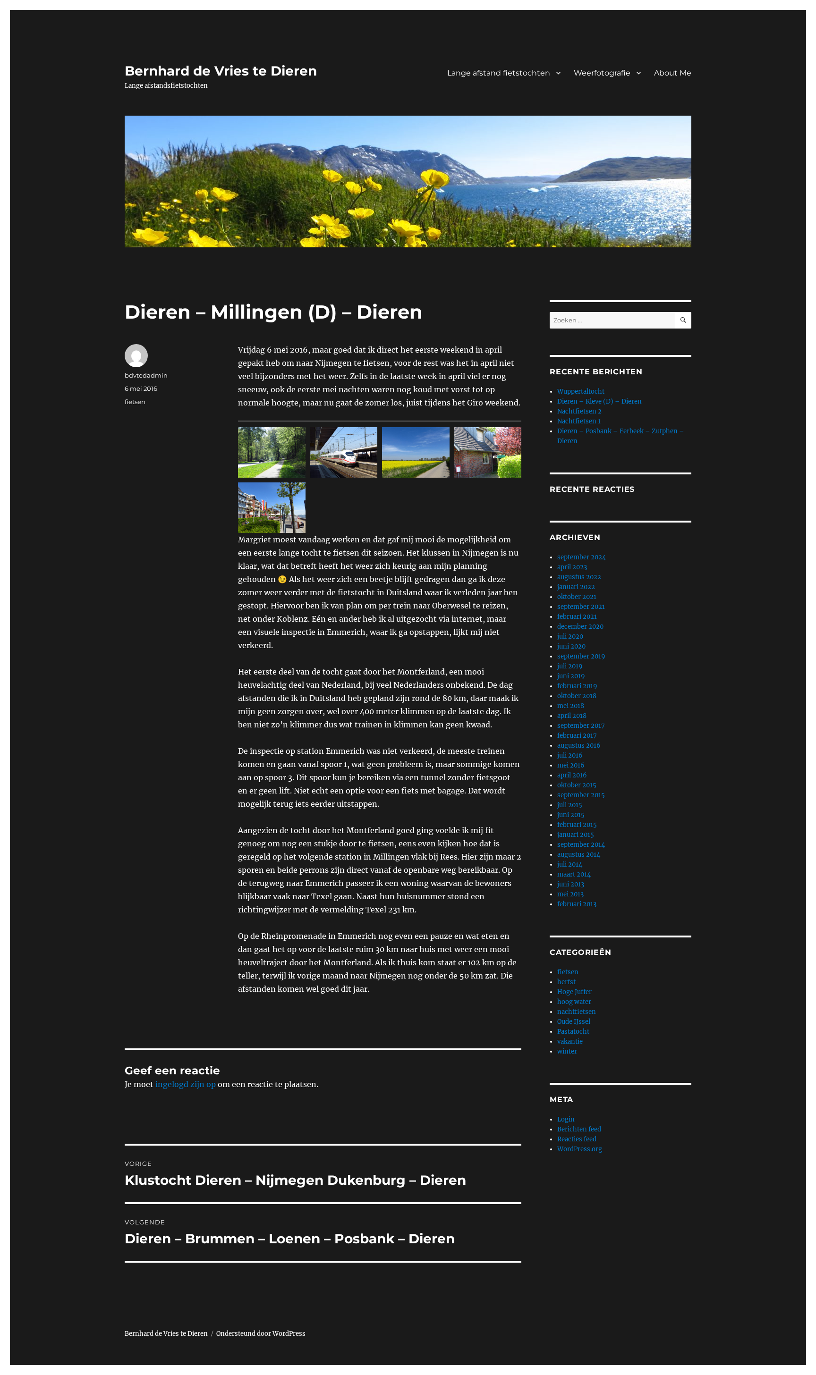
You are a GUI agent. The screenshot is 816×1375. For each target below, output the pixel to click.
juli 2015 (569, 805)
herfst (566, 982)
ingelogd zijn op (185, 1084)
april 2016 (572, 775)
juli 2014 (569, 864)
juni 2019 (571, 676)
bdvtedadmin (146, 375)
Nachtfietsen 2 (579, 411)
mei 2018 (570, 706)
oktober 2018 (576, 696)
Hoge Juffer (574, 992)
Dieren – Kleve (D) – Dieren (599, 401)
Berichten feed (579, 1129)
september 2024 (581, 557)
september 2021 (581, 607)
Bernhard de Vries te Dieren (221, 71)
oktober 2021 (576, 597)
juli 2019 (570, 666)
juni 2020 (571, 646)
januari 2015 (575, 835)
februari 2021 (577, 617)
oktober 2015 (576, 785)
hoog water (574, 1002)
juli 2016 (570, 755)
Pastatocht (573, 1032)
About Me (672, 72)
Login (566, 1119)
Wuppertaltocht (580, 392)
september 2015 (581, 795)
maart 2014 (574, 874)
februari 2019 (577, 686)
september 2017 (581, 726)
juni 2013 (570, 884)
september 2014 (581, 845)
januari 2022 (576, 587)
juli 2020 (570, 637)
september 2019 (581, 656)
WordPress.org (579, 1149)
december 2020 (580, 627)
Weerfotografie (602, 72)
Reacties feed (576, 1139)
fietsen (135, 401)
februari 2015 (577, 825)
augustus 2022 (579, 577)
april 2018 (571, 716)
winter (567, 1051)
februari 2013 (576, 904)
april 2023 (572, 567)
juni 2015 (571, 815)
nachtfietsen (576, 1012)
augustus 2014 (578, 855)
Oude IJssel (573, 1022)
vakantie (570, 1042)
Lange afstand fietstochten (498, 72)
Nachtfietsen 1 (579, 421)
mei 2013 (570, 894)
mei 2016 (571, 765)
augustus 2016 (579, 746)
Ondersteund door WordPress (261, 1334)
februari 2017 (577, 736)
